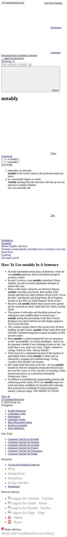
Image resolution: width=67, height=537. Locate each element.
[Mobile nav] (2, 59)
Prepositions (14, 416)
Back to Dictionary (14, 58)
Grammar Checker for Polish (22, 453)
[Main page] (12, 2)
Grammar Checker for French (23, 448)
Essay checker (18, 483)
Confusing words (17, 413)
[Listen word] (25, 128)
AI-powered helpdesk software (24, 464)
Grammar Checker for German (23, 445)
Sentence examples (17, 425)
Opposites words (16, 419)
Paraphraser (14, 486)
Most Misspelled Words (20, 422)
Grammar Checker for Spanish (23, 442)
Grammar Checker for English (23, 439)
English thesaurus (17, 410)
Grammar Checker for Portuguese (25, 450)
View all (5, 396)
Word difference (16, 428)
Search (55, 90)
